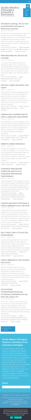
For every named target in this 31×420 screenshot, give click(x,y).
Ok (11, 417)
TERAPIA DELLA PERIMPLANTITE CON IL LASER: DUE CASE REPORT (14, 138)
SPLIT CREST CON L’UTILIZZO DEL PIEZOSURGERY (14, 254)
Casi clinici (13, 47)
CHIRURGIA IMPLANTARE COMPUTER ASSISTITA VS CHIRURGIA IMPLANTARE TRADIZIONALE (13, 197)
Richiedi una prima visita (27, 12)
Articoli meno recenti (7, 329)
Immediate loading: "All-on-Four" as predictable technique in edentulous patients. (15, 49)
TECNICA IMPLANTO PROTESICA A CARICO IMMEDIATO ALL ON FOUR (15, 226)
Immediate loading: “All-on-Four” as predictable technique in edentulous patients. (15, 26)
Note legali (5, 395)
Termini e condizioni (14, 395)
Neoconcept (19, 399)
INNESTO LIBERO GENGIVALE (13, 144)
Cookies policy (25, 395)
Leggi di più (18, 417)
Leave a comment (20, 51)
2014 (8, 47)
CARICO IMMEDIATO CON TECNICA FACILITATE (14, 283)
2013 (8, 77)
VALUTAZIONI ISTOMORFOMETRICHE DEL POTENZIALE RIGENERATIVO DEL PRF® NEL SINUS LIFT (14, 320)
